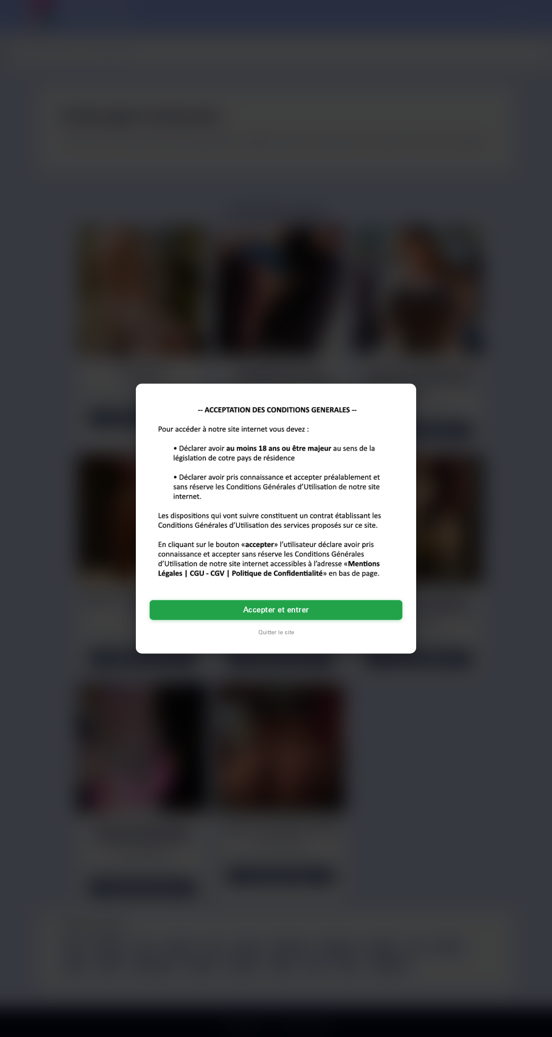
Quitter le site (276, 632)
